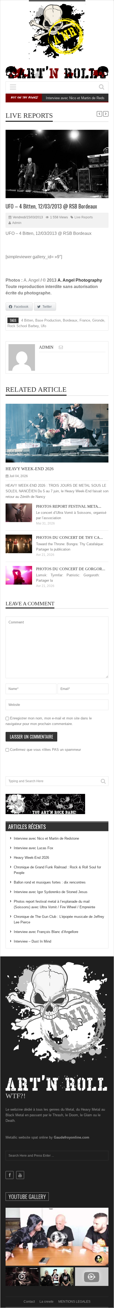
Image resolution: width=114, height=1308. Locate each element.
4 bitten (27, 320)
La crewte (47, 1301)
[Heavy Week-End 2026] (61, 433)
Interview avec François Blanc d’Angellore (46, 932)
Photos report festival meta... (68, 506)
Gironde (98, 320)
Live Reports (29, 115)
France (85, 320)
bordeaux (70, 320)
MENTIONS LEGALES (74, 1301)
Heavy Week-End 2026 (30, 468)
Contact (29, 1301)
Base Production (48, 320)
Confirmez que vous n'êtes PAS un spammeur (45, 750)
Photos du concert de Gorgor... (70, 569)
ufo (43, 326)
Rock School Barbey (23, 326)
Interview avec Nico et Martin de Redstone (78, 98)
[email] (61, 347)
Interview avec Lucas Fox (33, 848)
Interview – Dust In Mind (32, 941)
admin (16, 223)
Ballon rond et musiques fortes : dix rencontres (50, 882)
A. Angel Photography (80, 280)
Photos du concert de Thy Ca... (69, 537)
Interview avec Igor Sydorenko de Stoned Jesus (50, 892)
